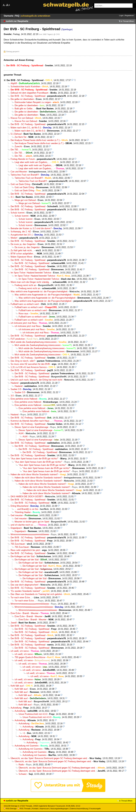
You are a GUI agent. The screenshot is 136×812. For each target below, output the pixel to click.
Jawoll (14, 622)
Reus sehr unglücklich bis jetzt (25, 550)
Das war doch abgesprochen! (24, 585)
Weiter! (14, 238)
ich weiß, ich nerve (20, 651)
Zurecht (18, 146)
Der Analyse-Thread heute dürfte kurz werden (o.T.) (35, 140)
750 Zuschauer (18, 544)
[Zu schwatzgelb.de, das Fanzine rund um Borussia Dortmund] (68, 6)
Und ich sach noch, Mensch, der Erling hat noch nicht (36, 380)
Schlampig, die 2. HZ (21, 231)
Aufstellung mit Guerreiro (26, 745)
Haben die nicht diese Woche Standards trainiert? (34, 474)
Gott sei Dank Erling (20, 184)
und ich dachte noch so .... (23, 525)
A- (4, 5)
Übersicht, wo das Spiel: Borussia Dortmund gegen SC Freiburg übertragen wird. (49, 758)
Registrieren (129, 15)
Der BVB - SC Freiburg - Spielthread (25, 80)
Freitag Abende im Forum (23, 159)
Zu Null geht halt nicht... (22, 250)
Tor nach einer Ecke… (21, 597)
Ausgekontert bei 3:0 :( (22, 234)
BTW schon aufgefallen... (23, 253)
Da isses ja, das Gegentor (23, 244)
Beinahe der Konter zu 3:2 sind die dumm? (31, 228)
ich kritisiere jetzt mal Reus (24, 323)
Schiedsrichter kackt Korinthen (25, 86)
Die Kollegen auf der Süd (22, 556)
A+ (8, 5)
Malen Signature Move (21, 256)
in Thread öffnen (127, 21)
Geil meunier (17, 515)
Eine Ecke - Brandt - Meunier (24, 613)
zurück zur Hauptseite (17, 21)
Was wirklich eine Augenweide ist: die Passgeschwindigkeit (39, 291)
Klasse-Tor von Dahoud (22, 118)
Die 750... (15, 149)
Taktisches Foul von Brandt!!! (25, 175)
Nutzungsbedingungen (59, 809)
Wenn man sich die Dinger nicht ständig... (31, 282)
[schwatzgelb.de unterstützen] (68, 791)
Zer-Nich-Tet (20, 137)
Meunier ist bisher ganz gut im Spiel (32, 521)
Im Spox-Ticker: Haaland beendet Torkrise (31, 272)
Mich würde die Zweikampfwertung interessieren (34, 342)
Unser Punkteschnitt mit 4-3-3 (33, 714)
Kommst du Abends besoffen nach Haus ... (31, 421)
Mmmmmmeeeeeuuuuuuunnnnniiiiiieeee (30, 534)
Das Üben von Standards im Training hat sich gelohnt (36, 594)
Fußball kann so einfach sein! (25, 304)
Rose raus (23, 313)
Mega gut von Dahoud (25, 200)
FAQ (17, 16)
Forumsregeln (95, 809)
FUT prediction (18, 339)
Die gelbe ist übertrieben (22, 99)
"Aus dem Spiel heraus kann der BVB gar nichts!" (34, 458)
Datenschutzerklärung (79, 809)
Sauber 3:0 (16, 389)
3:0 (12, 395)
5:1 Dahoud (16, 134)
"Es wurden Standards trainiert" (26, 591)
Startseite (9, 16)
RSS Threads (25, 809)
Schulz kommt (18, 212)
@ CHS (56, 34)
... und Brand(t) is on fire (26, 509)
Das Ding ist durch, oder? (23, 361)
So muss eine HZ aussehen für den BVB (30, 364)
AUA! (21, 433)
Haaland (14, 383)
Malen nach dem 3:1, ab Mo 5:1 (26, 127)
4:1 (12, 197)
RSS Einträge (11, 809)
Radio (21, 764)
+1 (24, 733)
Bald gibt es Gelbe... (24, 108)
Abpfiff (14, 83)
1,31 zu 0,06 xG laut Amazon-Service (29, 367)
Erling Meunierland (19, 506)
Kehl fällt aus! (17, 686)
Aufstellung (16, 708)
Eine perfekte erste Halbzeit (24, 399)
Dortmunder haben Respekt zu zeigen (33, 102)
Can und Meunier (19, 171)
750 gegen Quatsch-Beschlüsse (30, 657)
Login (121, 15)
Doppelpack (16, 528)
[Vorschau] (72, 80)
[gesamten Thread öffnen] (75, 80)
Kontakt (35, 809)
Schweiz (23, 774)
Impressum (44, 809)
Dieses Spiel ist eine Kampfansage (31, 427)
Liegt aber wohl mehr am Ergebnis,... (32, 162)
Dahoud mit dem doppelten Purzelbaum (29, 93)
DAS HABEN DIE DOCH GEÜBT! (27, 496)
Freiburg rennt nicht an (25, 285)
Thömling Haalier (23, 512)
